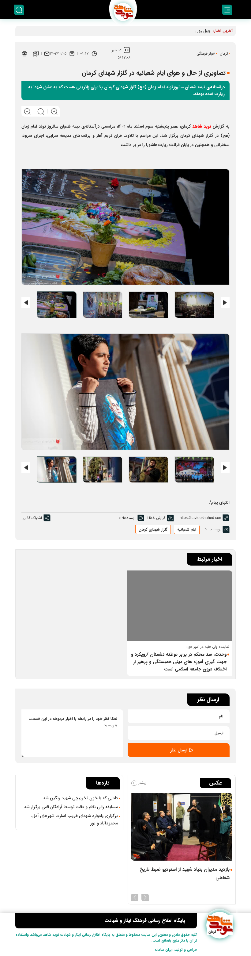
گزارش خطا (157, 518)
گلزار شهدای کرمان (153, 529)
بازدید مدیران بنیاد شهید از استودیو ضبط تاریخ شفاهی (185, 873)
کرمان (224, 53)
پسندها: (128, 518)
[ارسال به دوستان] (47, 53)
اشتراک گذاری (31, 518)
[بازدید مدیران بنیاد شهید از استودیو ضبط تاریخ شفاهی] (181, 827)
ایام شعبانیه (186, 529)
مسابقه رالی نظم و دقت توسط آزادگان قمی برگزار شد (71, 807)
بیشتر (141, 783)
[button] (145, 897)
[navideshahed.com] (219, 925)
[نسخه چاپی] (24, 53)
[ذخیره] (36, 53)
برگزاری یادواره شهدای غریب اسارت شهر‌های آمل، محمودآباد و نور (74, 819)
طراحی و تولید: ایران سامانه (176, 950)
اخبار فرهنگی (206, 53)
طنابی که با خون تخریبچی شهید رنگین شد (80, 798)
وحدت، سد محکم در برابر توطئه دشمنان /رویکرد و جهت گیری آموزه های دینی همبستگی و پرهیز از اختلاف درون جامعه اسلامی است (179, 662)
